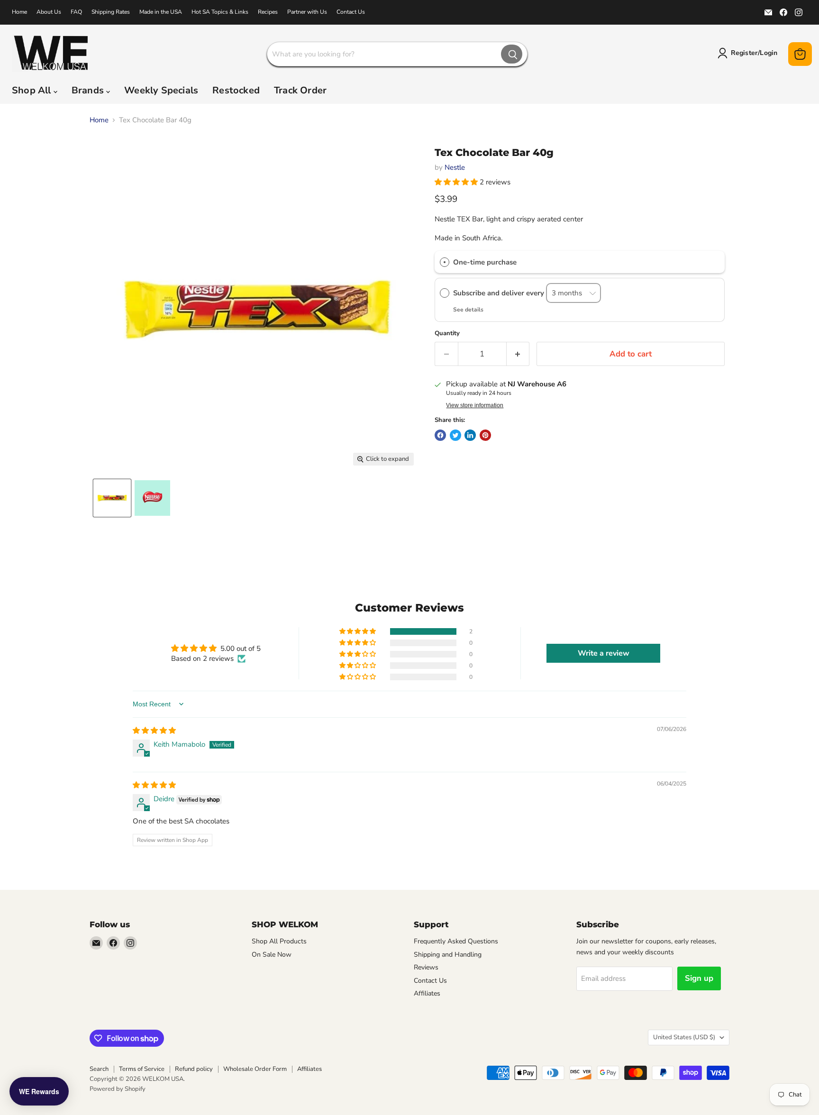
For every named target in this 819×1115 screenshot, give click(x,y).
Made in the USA (160, 12)
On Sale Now (271, 954)
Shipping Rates (110, 12)
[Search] (511, 54)
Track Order (300, 90)
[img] (154, 730)
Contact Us (351, 12)
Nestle (455, 167)
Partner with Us (307, 12)
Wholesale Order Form (255, 1069)
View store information (474, 405)
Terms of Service (141, 1069)
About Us (48, 12)
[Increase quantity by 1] (518, 354)
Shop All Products (279, 941)
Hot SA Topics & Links (219, 12)
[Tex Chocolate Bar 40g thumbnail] (112, 498)
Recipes (268, 12)
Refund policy (194, 1069)
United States (684, 1037)
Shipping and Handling (448, 954)
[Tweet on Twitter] (455, 435)
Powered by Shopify (118, 1089)
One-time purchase (485, 262)
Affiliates (427, 993)
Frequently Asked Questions (456, 941)
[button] (457, 182)
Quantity (447, 333)
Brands (89, 90)
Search (99, 1069)
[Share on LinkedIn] (470, 435)
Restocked (236, 90)
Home (19, 12)
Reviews (426, 967)
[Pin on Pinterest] (485, 435)
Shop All (33, 90)
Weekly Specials (161, 90)
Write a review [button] (603, 653)
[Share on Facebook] (440, 435)
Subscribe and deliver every (499, 293)
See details (468, 309)
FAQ (76, 12)
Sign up (699, 978)
